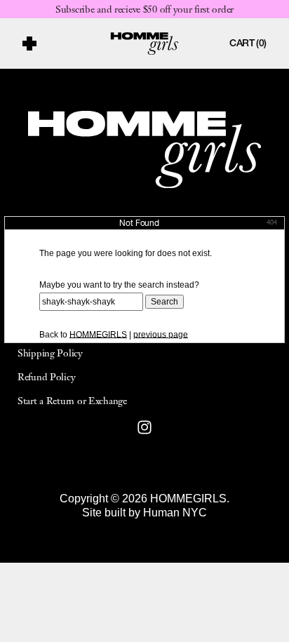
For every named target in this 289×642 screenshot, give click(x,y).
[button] (58, 43)
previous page (160, 335)
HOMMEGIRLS (98, 335)
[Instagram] (144, 427)
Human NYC (175, 513)
